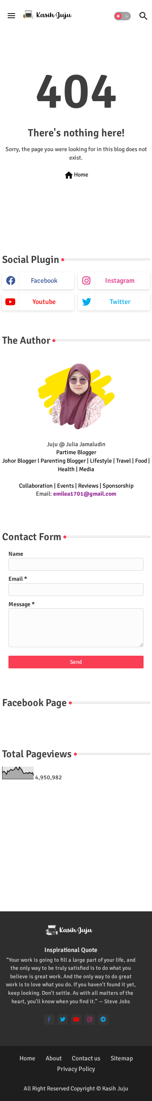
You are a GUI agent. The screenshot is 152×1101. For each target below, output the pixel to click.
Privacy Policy (76, 1069)
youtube (44, 302)
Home (76, 175)
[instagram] (89, 1019)
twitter (120, 302)
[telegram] (103, 1019)
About (54, 1058)
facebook (44, 280)
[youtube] (76, 1019)
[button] (122, 16)
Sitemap (122, 1058)
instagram (120, 280)
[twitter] (62, 1019)
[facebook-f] (49, 1019)
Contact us (86, 1058)
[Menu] (11, 16)
